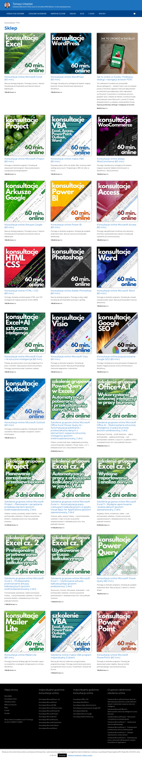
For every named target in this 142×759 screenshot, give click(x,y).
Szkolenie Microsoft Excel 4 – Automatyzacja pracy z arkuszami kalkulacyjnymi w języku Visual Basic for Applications (122, 739)
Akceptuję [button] (62, 755)
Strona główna (9, 22)
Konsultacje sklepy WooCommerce (84, 705)
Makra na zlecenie (58, 13)
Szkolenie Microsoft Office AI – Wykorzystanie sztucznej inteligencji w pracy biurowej (122, 711)
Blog (82, 13)
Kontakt (102, 13)
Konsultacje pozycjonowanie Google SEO (87, 708)
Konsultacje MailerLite (80, 711)
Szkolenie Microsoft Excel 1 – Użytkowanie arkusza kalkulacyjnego (122, 723)
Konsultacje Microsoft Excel (48, 702)
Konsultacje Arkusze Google (82, 714)
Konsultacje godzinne (15, 13)
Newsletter (8, 696)
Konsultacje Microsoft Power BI (49, 711)
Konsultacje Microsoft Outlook (49, 725)
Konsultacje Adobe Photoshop (83, 716)
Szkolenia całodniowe (37, 13)
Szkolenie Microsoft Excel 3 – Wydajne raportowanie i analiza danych (120, 733)
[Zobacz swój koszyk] (134, 13)
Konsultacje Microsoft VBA (47, 705)
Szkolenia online (10, 702)
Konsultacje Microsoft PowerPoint (50, 722)
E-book (91, 13)
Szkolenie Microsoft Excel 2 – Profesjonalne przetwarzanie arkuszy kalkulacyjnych (122, 728)
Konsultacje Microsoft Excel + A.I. (49, 699)
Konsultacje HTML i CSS (80, 699)
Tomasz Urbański (23, 4)
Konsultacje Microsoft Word (48, 728)
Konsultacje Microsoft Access (48, 719)
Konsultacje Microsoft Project (48, 714)
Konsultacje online (10, 699)
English (73, 13)
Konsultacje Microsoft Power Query (50, 708)
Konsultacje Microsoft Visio (48, 716)
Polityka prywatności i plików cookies (80, 755)
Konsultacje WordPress (81, 702)
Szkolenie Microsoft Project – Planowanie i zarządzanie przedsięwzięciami (121, 718)
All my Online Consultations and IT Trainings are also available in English (18, 720)
